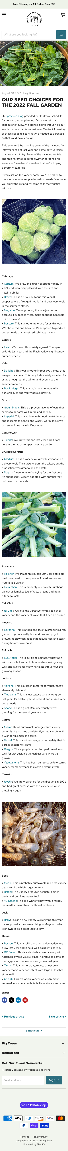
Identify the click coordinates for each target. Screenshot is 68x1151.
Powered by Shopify (34, 1144)
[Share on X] (11, 1000)
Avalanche (10, 901)
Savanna (9, 630)
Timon (8, 965)
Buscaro (9, 323)
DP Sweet (10, 952)
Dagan (8, 472)
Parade (8, 943)
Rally (7, 920)
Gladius (8, 459)
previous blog (15, 116)
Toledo (8, 440)
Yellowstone (11, 762)
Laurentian (10, 587)
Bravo (7, 297)
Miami (7, 727)
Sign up (54, 1080)
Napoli (8, 740)
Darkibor (9, 370)
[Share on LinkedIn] (18, 1000)
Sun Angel (10, 658)
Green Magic (11, 407)
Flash (7, 347)
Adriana (9, 686)
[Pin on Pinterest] (25, 1000)
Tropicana (10, 694)
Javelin (8, 781)
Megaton (9, 310)
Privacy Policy (40, 1136)
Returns (24, 1136)
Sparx (7, 708)
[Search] (61, 34)
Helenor (9, 574)
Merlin (8, 883)
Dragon (8, 749)
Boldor (8, 892)
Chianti (8, 979)
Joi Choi (8, 611)
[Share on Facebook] (4, 1000)
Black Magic (11, 388)
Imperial (9, 416)
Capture (9, 284)
